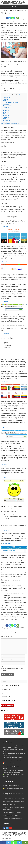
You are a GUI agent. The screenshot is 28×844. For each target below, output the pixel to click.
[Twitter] (9, 18)
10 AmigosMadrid (7, 122)
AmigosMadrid (7, 543)
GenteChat (5, 382)
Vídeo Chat (5, 104)
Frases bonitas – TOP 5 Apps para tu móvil (13, 632)
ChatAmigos (5, 530)
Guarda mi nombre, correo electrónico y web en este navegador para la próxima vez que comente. (14, 668)
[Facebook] (7, 18)
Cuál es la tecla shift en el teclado (11, 772)
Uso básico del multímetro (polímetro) (12, 818)
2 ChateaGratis (6, 109)
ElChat (4, 477)
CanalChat (5, 301)
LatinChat (5, 427)
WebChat (5, 99)
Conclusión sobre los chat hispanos (10, 123)
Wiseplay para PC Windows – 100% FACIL (13, 770)
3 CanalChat (6, 110)
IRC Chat (5, 100)
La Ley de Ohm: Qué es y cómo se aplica (13, 801)
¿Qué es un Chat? (5, 97)
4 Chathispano (6, 112)
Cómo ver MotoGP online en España (12, 761)
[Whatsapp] (12, 18)
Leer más (9, 838)
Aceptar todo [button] (17, 840)
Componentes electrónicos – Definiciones (13, 798)
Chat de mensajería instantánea (10, 102)
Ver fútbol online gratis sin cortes (11, 785)
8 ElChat (5, 118)
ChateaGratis (6, 262)
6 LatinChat (6, 115)
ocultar (19, 94)
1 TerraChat (6, 107)
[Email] (17, 18)
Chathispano (5, 333)
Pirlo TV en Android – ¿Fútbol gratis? (12, 812)
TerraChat (5, 226)
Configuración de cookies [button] (7, 840)
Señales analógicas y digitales (10, 815)
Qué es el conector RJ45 (9, 804)
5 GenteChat (6, 114)
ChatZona (5, 464)
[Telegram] (15, 18)
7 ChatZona (6, 117)
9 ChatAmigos (6, 120)
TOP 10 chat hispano (6, 105)
